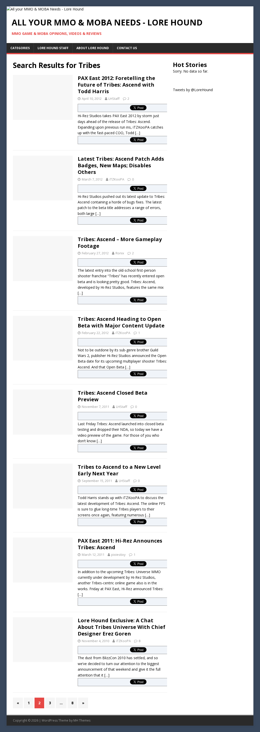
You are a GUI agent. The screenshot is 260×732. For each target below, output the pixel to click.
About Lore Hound (92, 48)
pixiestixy (118, 554)
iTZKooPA (116, 179)
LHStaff (114, 98)
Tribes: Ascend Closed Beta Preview (113, 396)
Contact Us (127, 48)
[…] (137, 132)
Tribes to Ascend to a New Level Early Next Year (119, 470)
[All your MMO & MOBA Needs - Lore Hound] (45, 9)
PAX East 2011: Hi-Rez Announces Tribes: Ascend (120, 544)
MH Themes (81, 720)
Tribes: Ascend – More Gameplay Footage (120, 242)
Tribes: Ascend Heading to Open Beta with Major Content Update (121, 322)
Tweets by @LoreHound (193, 89)
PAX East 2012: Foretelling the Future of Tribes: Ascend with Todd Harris (116, 85)
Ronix (120, 253)
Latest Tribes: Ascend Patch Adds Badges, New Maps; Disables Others (121, 165)
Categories (20, 48)
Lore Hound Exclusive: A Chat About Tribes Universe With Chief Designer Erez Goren (121, 627)
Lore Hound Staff (53, 48)
